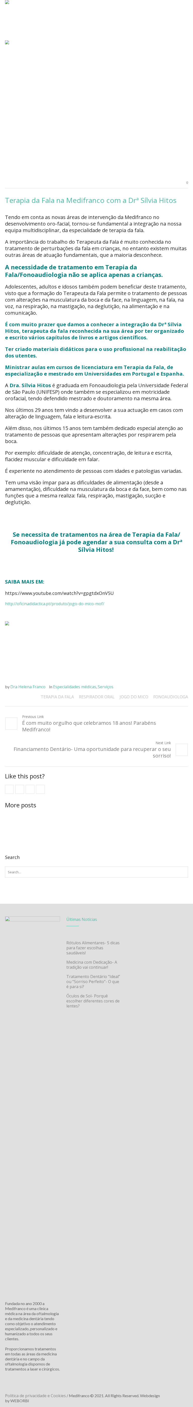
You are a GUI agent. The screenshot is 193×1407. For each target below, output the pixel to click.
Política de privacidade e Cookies (35, 1395)
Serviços (105, 686)
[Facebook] (171, 1396)
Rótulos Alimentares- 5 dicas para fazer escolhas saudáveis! (93, 948)
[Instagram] (178, 1396)
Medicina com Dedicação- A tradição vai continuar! (91, 964)
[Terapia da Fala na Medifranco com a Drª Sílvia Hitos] (96, 108)
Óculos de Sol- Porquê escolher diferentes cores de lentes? (93, 1001)
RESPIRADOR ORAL (97, 696)
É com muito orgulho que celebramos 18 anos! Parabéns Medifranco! (89, 726)
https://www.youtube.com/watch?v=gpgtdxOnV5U (59, 593)
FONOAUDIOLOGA (170, 696)
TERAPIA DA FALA (57, 696)
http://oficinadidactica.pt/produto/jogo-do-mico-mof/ (54, 603)
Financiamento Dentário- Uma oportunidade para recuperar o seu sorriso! (92, 752)
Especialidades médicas (74, 686)
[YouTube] (184, 1396)
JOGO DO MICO (134, 696)
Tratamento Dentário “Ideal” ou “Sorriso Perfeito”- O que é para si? (93, 981)
